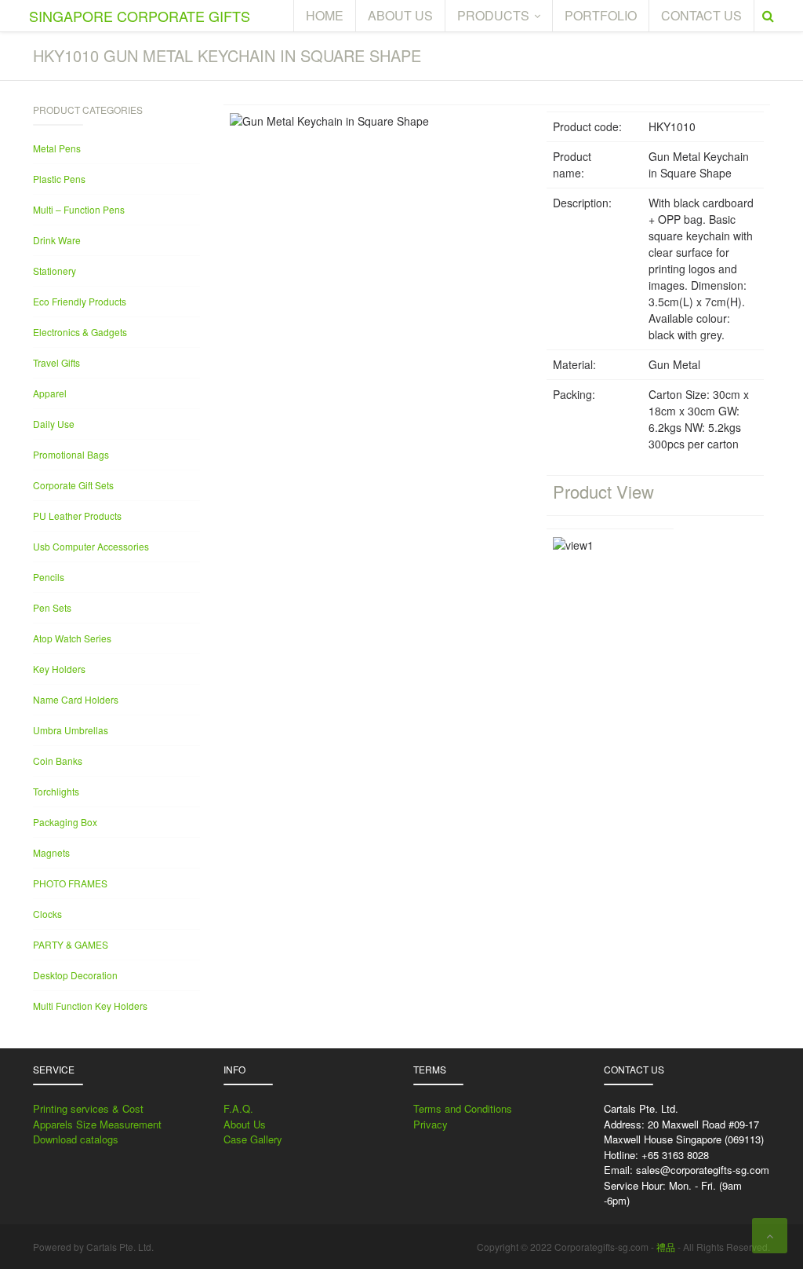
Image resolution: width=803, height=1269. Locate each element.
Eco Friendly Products (79, 301)
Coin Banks (57, 760)
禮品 (665, 1246)
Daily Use (53, 423)
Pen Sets (52, 607)
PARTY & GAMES (70, 944)
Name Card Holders (75, 699)
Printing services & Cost (88, 1108)
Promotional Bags (71, 454)
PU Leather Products (77, 515)
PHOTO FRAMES (70, 883)
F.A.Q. (238, 1108)
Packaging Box (65, 821)
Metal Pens (57, 148)
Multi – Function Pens (79, 209)
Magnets (51, 852)
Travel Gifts (56, 362)
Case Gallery (252, 1139)
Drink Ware (57, 240)
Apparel (50, 393)
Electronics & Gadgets (80, 331)
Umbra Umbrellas (70, 730)
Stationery (54, 270)
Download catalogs (75, 1139)
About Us (244, 1124)
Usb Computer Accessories (91, 546)
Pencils (48, 576)
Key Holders (59, 668)
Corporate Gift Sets (73, 485)
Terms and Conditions (462, 1108)
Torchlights (56, 791)
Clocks (47, 913)
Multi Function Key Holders (90, 1005)
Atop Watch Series (72, 638)
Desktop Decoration (75, 975)
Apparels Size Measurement (97, 1124)
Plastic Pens (59, 178)
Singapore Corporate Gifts (139, 15)
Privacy (430, 1124)
